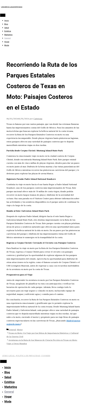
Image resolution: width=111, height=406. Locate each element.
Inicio (6, 20)
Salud (6, 27)
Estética (7, 31)
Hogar (6, 41)
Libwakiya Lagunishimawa (11, 7)
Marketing (8, 34)
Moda (6, 45)
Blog (6, 24)
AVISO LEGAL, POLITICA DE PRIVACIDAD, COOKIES (26, 355)
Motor (20, 329)
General (7, 38)
